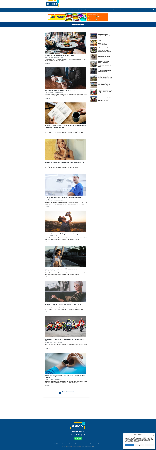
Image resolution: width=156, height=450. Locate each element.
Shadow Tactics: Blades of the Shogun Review (59, 55)
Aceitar (129, 445)
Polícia (48, 10)
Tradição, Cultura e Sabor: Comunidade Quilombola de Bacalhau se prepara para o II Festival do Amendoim (104, 42)
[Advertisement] (89, 3)
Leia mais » (47, 63)
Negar (139, 445)
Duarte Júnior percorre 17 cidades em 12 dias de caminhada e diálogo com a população (105, 99)
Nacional (94, 10)
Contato (122, 10)
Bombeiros (65, 10)
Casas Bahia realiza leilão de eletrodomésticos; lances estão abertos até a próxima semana (104, 35)
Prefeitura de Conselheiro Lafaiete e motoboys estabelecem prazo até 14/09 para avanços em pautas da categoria (105, 92)
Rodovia (80, 10)
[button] (153, 434)
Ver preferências (149, 445)
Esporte (108, 10)
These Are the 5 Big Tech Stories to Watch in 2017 (60, 90)
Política (86, 10)
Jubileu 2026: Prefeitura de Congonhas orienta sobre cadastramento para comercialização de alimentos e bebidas (104, 64)
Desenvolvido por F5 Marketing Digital (87, 446)
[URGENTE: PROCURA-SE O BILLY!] (93, 57)
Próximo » (70, 392)
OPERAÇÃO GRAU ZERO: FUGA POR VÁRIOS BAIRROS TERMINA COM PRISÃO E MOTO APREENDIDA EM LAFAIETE (104, 71)
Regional (73, 10)
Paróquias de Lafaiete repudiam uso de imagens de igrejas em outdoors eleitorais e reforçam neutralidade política (104, 85)
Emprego (101, 10)
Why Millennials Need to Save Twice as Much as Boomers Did (64, 162)
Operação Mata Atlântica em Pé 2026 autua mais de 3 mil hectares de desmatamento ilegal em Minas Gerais (105, 78)
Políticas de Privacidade (135, 447)
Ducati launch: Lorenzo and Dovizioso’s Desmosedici (61, 269)
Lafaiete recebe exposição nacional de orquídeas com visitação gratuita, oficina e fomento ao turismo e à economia (104, 49)
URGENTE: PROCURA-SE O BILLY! (104, 56)
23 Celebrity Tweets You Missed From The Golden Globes (63, 304)
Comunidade (56, 10)
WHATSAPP (79, 438)
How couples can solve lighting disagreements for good (62, 234)
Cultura (115, 10)
